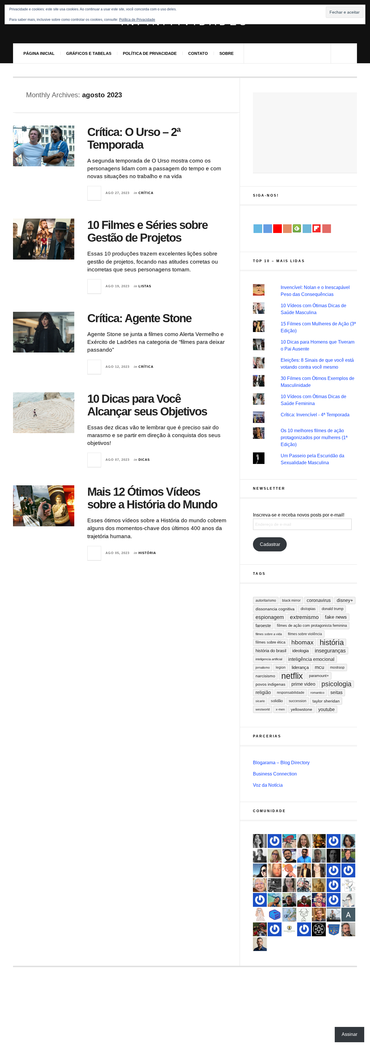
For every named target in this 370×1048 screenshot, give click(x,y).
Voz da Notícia (268, 785)
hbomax (302, 642)
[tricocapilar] (348, 841)
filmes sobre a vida (269, 634)
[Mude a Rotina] (289, 841)
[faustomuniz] (319, 900)
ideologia (300, 650)
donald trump (332, 609)
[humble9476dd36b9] (260, 900)
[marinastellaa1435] (275, 841)
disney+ (345, 600)
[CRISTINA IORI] (334, 885)
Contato (198, 53)
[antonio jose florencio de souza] (289, 900)
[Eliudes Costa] (304, 900)
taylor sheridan (326, 701)
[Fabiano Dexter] (348, 885)
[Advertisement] (305, 132)
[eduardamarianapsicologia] (304, 841)
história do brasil (271, 650)
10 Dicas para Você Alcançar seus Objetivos (147, 405)
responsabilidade (290, 693)
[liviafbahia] (319, 870)
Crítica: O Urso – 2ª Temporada (133, 138)
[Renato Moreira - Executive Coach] (304, 870)
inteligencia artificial (269, 659)
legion (281, 667)
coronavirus (319, 600)
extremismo (304, 617)
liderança (300, 667)
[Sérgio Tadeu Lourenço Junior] (275, 885)
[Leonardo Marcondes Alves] (289, 929)
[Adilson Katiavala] (348, 915)
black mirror (291, 600)
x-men (280, 709)
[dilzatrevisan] (348, 856)
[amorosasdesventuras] (260, 915)
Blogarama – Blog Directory (281, 762)
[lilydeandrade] (275, 870)
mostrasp (337, 667)
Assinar (349, 1034)
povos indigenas (270, 684)
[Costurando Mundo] (289, 915)
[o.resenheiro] (319, 915)
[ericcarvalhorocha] (319, 856)
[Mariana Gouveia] (260, 856)
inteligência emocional (311, 659)
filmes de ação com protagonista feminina (312, 625)
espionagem (270, 617)
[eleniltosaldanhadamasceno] (289, 856)
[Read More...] (94, 193)
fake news (336, 617)
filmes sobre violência (305, 634)
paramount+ (319, 676)
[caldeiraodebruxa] (319, 841)
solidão (277, 701)
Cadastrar (270, 544)
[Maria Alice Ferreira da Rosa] (334, 915)
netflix (292, 676)
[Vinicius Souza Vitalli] (304, 885)
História (147, 553)
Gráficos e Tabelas (88, 53)
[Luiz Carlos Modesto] (260, 929)
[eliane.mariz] (289, 885)
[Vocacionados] (304, 856)
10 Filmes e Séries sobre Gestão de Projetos (147, 231)
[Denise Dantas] (260, 885)
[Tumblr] (307, 228)
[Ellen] (304, 929)
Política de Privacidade (150, 53)
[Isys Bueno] (289, 870)
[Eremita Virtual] (319, 885)
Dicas (144, 459)
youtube (326, 709)
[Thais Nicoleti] (275, 929)
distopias (308, 609)
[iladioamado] (304, 915)
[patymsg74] (348, 870)
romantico (317, 692)
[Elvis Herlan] (260, 944)
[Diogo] (334, 856)
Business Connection (275, 773)
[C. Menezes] (348, 900)
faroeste (263, 625)
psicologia (336, 684)
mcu (319, 667)
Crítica (145, 193)
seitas (336, 692)
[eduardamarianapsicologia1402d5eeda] (275, 856)
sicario (260, 701)
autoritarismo (266, 600)
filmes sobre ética (270, 642)
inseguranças (330, 651)
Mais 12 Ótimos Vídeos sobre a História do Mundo (152, 498)
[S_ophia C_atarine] (334, 841)
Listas (144, 286)
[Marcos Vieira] (319, 929)
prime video (303, 684)
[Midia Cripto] (275, 915)
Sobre (226, 53)
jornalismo (263, 667)
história (332, 642)
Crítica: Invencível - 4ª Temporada (315, 414)
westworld (263, 709)
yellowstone (301, 709)
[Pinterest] (326, 228)
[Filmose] (348, 929)
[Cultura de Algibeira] (334, 929)
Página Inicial (39, 53)
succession (297, 701)
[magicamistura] (260, 870)
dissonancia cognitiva (275, 609)
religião (263, 692)
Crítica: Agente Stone (139, 318)
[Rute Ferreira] (260, 841)
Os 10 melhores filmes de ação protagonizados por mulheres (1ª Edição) (314, 437)
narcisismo (265, 676)
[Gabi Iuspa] (275, 900)
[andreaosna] (334, 870)
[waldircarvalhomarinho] (334, 900)
